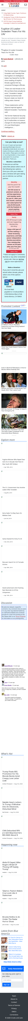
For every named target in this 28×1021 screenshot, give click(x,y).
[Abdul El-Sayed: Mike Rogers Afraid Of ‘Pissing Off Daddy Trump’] (12, 853)
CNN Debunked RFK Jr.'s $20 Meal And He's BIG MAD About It (12, 832)
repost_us (10, 136)
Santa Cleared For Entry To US (12, 539)
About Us (14, 999)
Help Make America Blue (12, 962)
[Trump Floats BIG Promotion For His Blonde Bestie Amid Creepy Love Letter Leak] (12, 763)
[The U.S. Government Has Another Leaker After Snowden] (14, 478)
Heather (4, 872)
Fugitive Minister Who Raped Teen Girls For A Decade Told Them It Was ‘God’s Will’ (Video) (13, 462)
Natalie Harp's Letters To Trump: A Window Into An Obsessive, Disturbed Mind (11, 805)
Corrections (14, 1015)
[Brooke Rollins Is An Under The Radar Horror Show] (12, 908)
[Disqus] (14, 682)
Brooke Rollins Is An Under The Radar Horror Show (11, 919)
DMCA (14, 1012)
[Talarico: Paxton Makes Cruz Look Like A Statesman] (12, 882)
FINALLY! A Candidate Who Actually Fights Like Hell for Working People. (16, 956)
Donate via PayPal (19, 282)
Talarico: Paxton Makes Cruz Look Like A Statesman (12, 893)
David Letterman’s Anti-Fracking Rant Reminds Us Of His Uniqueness (12, 590)
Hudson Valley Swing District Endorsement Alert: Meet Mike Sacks (15, 948)
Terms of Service (20, 616)
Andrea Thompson (7, 784)
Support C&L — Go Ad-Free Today (14, 1)
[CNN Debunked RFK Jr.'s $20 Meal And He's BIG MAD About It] (12, 822)
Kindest (8, 286)
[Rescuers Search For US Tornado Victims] (14, 552)
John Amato (5, 924)
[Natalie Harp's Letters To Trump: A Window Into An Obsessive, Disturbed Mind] (12, 793)
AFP (5, 66)
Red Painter (5, 812)
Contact (14, 1002)
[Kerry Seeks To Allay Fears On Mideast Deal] (14, 503)
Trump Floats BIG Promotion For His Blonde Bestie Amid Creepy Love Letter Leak (11, 776)
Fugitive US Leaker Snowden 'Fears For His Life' (13, 31)
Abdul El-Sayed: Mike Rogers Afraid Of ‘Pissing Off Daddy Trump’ (11, 865)
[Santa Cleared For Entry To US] (14, 529)
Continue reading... (8, 131)
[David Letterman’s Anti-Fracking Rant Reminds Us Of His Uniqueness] (14, 578)
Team (14, 996)
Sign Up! (7, 985)
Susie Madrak (8, 59)
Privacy (14, 1008)
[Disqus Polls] (14, 641)
